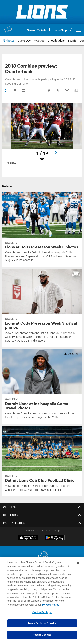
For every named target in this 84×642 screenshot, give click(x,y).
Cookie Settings (42, 612)
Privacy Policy (50, 604)
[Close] (77, 563)
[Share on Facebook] (49, 92)
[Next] (55, 152)
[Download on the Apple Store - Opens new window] (28, 538)
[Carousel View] (7, 91)
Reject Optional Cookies (42, 623)
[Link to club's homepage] (8, 28)
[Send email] (67, 92)
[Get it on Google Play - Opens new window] (55, 539)
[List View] (24, 91)
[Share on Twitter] (58, 92)
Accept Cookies (42, 634)
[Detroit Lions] (42, 556)
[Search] (71, 30)
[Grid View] (15, 91)
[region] (42, 599)
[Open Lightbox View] (42, 136)
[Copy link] (76, 91)
